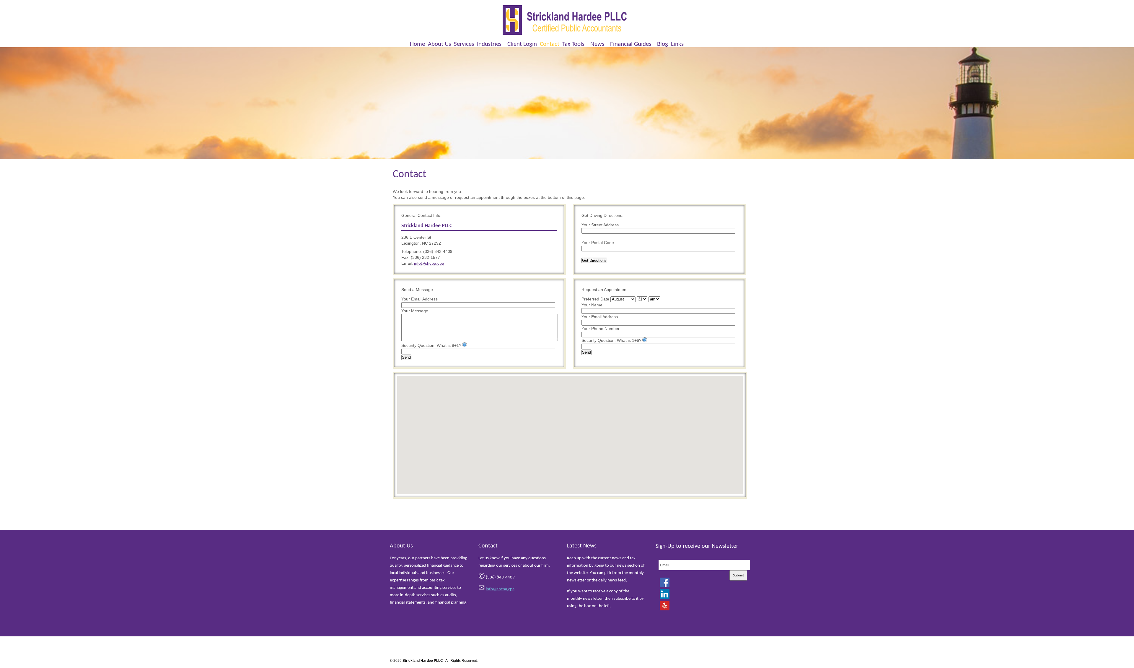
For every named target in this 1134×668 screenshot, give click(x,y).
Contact (549, 44)
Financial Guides (630, 44)
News (597, 44)
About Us (439, 44)
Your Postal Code (597, 242)
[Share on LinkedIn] (664, 594)
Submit (738, 575)
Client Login (522, 44)
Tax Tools (573, 44)
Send (406, 357)
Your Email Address (419, 299)
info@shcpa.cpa (429, 263)
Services (464, 44)
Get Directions (594, 260)
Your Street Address (600, 224)
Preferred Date (595, 299)
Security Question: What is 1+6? (611, 340)
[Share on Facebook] (664, 582)
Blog (662, 44)
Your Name (591, 305)
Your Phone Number (600, 328)
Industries (489, 44)
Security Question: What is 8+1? (431, 345)
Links (677, 44)
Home (417, 44)
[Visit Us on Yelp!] (664, 605)
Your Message (414, 310)
